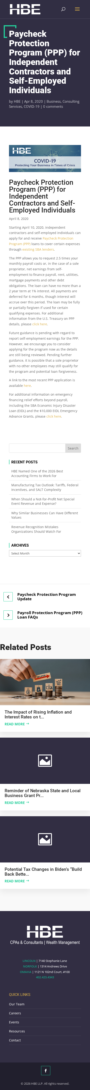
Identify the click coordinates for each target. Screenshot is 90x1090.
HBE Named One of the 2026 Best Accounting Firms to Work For (37, 473)
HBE (17, 101)
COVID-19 (31, 106)
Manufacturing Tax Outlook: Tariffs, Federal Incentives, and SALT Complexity (44, 487)
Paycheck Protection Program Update (46, 596)
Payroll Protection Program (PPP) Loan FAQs (49, 614)
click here (39, 324)
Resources (17, 1031)
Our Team (16, 1004)
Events (14, 1022)
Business (54, 101)
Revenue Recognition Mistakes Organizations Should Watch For (36, 529)
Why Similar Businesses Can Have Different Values (44, 515)
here (27, 385)
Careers (15, 1013)
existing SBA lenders (38, 249)
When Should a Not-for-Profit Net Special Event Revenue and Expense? (43, 501)
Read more (15, 724)
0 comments (53, 106)
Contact (15, 1040)
